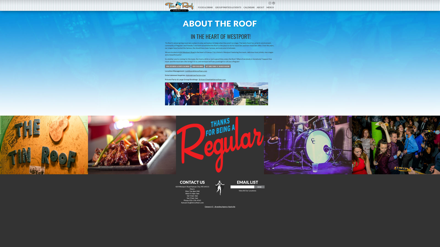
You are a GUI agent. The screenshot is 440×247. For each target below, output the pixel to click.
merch (270, 7)
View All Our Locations (247, 191)
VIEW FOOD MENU (197, 66)
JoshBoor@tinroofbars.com (196, 71)
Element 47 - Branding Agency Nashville (220, 207)
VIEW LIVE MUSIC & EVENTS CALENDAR (177, 66)
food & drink (205, 7)
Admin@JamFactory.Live (196, 75)
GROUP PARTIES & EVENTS (228, 7)
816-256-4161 (195, 200)
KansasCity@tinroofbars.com (192, 203)
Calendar (248, 7)
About (260, 7)
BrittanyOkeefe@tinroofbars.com (212, 79)
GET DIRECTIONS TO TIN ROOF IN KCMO (218, 66)
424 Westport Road (187, 52)
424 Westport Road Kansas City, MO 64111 (192, 187)
